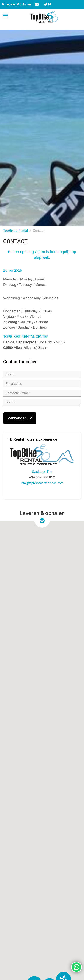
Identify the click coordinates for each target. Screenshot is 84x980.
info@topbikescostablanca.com (42, 483)
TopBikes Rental (15, 231)
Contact (38, 231)
